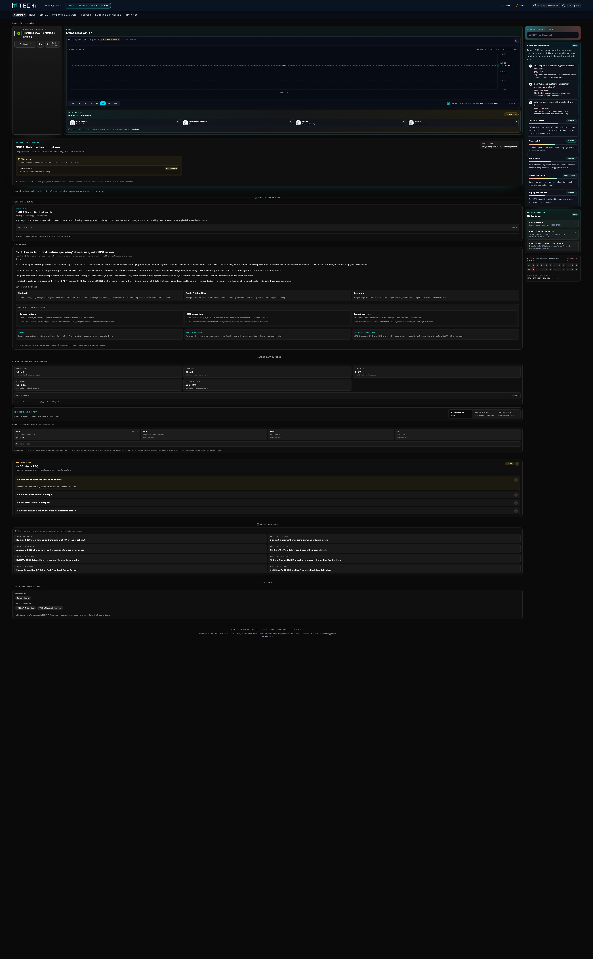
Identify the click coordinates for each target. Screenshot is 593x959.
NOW (544, 278)
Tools (522, 5)
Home (14, 23)
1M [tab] (91, 103)
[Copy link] (40, 44)
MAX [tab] (115, 103)
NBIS (529, 278)
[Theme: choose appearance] (536, 5)
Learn (507, 5)
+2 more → (555, 278)
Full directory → (572, 259)
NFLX (539, 278)
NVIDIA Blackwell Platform (50, 608)
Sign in (575, 5)
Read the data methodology (319, 634)
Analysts (82, 5)
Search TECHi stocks (540, 29)
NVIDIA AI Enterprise (25, 608)
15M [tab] (72, 103)
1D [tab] (79, 103)
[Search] (563, 5)
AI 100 (94, 5)
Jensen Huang (23, 598)
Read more (136, 129)
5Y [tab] (109, 103)
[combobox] (554, 34)
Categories (53, 5)
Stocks (70, 5)
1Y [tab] (103, 103)
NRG (548, 278)
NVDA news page (74, 531)
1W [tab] (85, 103)
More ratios (267, 396)
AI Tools (104, 5)
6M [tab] (97, 103)
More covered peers (267, 444)
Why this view (267, 227)
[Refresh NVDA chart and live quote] (516, 40)
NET (534, 278)
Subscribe (550, 5)
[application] (293, 75)
